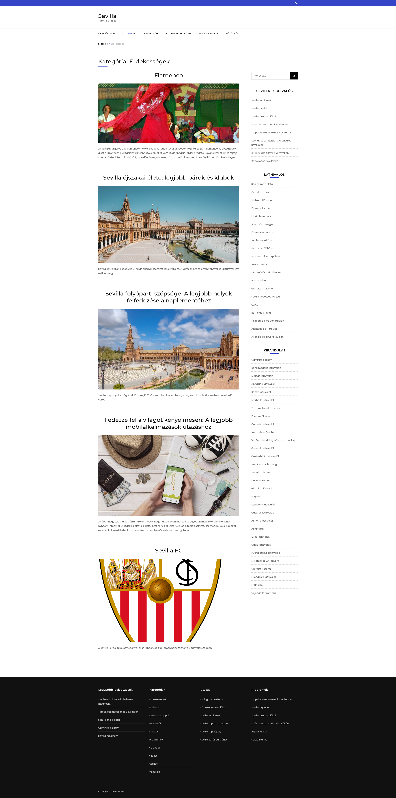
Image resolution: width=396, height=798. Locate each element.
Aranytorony (259, 264)
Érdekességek (157, 699)
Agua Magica (259, 731)
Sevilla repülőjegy (210, 731)
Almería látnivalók (262, 520)
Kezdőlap (105, 33)
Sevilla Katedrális (261, 240)
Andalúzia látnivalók (263, 384)
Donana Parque (260, 480)
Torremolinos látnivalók (265, 408)
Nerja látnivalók (260, 472)
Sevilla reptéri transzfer (214, 723)
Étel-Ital (154, 707)
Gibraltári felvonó (262, 288)
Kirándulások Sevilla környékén (270, 153)
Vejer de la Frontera (263, 593)
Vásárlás (232, 33)
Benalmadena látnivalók (266, 368)
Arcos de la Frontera (263, 432)
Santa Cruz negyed (262, 224)
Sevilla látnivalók (261, 100)
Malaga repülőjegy (211, 699)
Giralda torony (260, 192)
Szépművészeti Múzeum (266, 272)
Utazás (127, 33)
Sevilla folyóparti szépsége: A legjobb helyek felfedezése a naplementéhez (168, 297)
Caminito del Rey (261, 360)
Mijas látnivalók (260, 537)
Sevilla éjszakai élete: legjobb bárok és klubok (168, 177)
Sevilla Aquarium (108, 736)
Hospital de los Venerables (267, 321)
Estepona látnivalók (263, 504)
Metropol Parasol (261, 200)
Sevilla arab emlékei (263, 116)
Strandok (154, 747)
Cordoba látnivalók (263, 424)
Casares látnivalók (262, 512)
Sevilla (107, 16)
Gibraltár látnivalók (263, 488)
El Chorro (257, 585)
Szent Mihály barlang (264, 464)
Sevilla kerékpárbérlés (214, 739)
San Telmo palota (262, 184)
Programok (207, 33)
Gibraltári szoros (261, 569)
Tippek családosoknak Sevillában (271, 132)
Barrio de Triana (261, 312)
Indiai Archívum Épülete (265, 256)
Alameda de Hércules (264, 329)
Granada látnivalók (263, 448)
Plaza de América (262, 232)
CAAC (254, 304)
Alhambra (257, 529)
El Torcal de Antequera (265, 561)
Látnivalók (150, 33)
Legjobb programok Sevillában (269, 124)
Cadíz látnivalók (261, 545)
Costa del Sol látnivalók (265, 456)
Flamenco (168, 75)
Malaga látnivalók (262, 376)
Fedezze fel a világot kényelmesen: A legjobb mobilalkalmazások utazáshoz (168, 423)
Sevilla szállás (259, 108)
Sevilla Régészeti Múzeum (266, 296)
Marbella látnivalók (263, 400)
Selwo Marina (259, 739)
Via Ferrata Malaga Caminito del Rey (273, 440)
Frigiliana (256, 496)
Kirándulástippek (179, 33)
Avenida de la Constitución (267, 337)
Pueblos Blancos (261, 416)
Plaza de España (261, 208)
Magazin (154, 731)
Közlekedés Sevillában (264, 161)
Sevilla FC (168, 550)
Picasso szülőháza (262, 248)
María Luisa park (261, 216)
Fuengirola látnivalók (263, 577)
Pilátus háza (258, 280)
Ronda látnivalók (261, 392)
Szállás (153, 755)
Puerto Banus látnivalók (265, 553)
